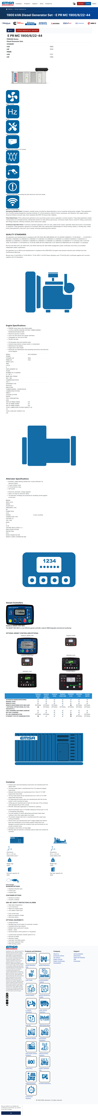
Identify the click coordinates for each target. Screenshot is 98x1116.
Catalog (88, 3)
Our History (56, 957)
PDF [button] (10, 30)
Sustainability (57, 963)
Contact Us (48, 3)
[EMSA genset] (8, 3)
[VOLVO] (42, 23)
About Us (56, 954)
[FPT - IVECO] (67, 23)
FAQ (75, 959)
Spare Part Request (79, 957)
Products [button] (27, 3)
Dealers (94, 3)
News (41, 3)
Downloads (77, 961)
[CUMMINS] (18, 23)
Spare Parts (77, 955)
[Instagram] (14, 998)
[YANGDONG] (79, 23)
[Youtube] (14, 1001)
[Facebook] (14, 994)
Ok (11, 1113)
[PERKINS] (30, 23)
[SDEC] (91, 23)
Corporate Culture (58, 955)
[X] (14, 1003)
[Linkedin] (14, 996)
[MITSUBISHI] (55, 23)
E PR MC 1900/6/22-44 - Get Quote (27, 30)
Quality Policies (57, 959)
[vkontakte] (14, 1005)
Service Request (78, 954)
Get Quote (80, 3)
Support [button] (34, 3)
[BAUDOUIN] (6, 23)
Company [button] (18, 3)
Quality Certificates (59, 961)
